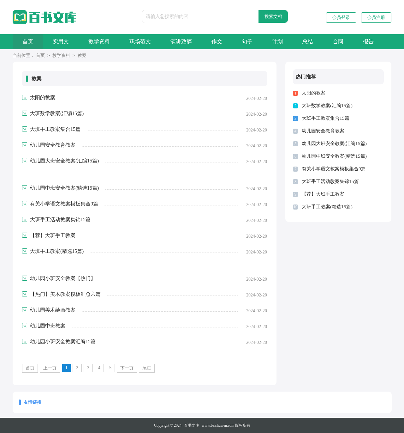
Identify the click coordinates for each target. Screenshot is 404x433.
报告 (368, 42)
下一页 (127, 368)
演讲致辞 (181, 42)
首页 (27, 42)
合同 (338, 42)
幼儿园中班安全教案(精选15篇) (334, 156)
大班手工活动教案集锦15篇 (330, 181)
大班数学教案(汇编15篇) (327, 105)
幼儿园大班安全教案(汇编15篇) (334, 143)
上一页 (49, 368)
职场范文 (140, 42)
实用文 (61, 42)
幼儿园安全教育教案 (323, 130)
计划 (277, 42)
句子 (247, 42)
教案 (82, 55)
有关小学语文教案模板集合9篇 (334, 168)
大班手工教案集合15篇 (325, 118)
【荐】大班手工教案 (323, 194)
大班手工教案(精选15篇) (327, 206)
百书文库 (191, 425)
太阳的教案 (313, 92)
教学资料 (99, 42)
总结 (307, 42)
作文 (216, 42)
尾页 (146, 368)
